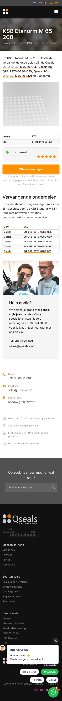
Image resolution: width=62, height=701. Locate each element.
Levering (7, 554)
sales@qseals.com (22, 346)
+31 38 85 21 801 (21, 341)
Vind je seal (9, 549)
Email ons (20, 388)
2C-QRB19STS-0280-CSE (20, 67)
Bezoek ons (21, 400)
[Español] (56, 3)
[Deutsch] (51, 3)
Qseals (49, 62)
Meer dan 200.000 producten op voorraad (31, 418)
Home (6, 43)
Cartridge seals (11, 591)
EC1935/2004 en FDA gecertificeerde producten (28, 434)
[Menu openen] (56, 11)
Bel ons (19, 376)
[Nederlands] (34, 3)
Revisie (7, 559)
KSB (29, 43)
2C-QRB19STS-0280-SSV (37, 246)
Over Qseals (10, 613)
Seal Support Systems (15, 581)
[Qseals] (4, 12)
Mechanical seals (13, 544)
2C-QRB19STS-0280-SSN (38, 241)
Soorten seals (11, 576)
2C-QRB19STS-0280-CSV (38, 236)
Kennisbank (9, 564)
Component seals (12, 586)
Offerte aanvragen (31, 169)
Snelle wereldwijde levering (23, 425)
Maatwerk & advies (13, 623)
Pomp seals (9, 601)
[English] (40, 3)
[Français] (45, 3)
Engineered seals (12, 596)
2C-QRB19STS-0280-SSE (37, 251)
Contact (7, 618)
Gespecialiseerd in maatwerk (23, 443)
